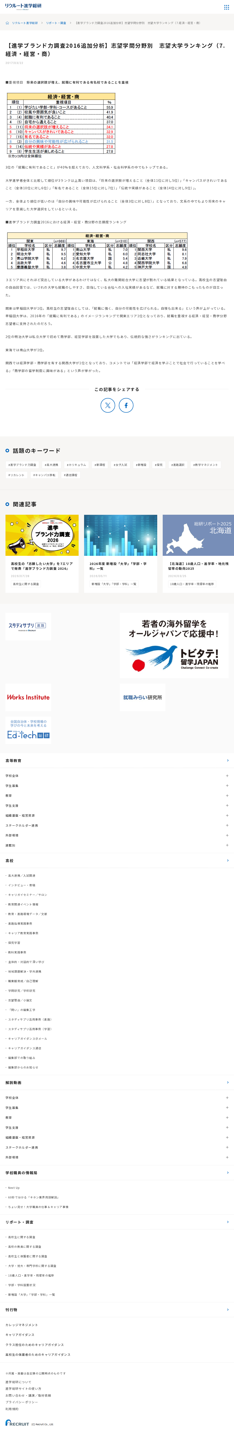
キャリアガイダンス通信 (24, 1048)
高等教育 (13, 760)
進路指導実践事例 (20, 923)
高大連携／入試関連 (21, 875)
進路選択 (179, 465)
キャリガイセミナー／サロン (28, 895)
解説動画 (13, 1082)
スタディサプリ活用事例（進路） (30, 1019)
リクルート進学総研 (25, 23)
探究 (159, 465)
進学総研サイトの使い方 (23, 1388)
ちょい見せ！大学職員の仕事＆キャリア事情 (38, 1207)
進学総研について (18, 1382)
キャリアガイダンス (20, 1334)
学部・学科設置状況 (21, 1285)
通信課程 (71, 475)
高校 (9, 860)
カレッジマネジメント (21, 1325)
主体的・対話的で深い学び (26, 962)
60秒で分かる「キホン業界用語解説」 (34, 1197)
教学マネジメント (206, 465)
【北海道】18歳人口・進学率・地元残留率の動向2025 (198, 566)
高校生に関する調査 (26, 584)
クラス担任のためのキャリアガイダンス (34, 1345)
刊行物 (11, 1309)
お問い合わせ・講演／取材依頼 (28, 1395)
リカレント (17, 475)
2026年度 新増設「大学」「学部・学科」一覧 (118, 566)
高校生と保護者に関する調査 (28, 1256)
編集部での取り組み (21, 1058)
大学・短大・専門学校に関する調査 (32, 1266)
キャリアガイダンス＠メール (28, 1038)
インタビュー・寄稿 (21, 885)
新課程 (100, 465)
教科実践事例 (17, 952)
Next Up (14, 1188)
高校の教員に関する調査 (24, 1246)
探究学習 (14, 942)
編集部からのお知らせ (23, 1067)
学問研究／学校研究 (21, 990)
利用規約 (12, 1409)
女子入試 (121, 465)
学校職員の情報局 (21, 1172)
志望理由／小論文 (20, 1000)
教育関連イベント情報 (23, 904)
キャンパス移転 (45, 475)
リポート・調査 (56, 23)
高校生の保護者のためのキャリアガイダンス (38, 1354)
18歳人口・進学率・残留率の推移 (192, 584)
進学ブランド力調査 (23, 465)
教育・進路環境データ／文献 (28, 914)
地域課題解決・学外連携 (24, 971)
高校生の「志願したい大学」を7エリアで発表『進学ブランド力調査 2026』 (42, 566)
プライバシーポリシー (21, 1402)
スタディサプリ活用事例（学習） (30, 1029)
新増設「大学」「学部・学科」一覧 (114, 584)
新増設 (142, 465)
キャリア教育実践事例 (23, 933)
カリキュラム (77, 465)
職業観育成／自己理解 (23, 981)
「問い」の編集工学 (21, 1010)
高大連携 (52, 465)
